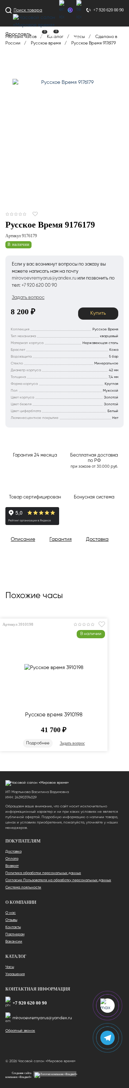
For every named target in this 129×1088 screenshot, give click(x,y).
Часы (9, 967)
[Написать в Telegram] (78, 10)
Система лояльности (23, 887)
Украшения (15, 974)
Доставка (13, 851)
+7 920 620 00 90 (30, 1003)
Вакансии (13, 941)
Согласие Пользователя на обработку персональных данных (58, 880)
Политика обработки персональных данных (43, 873)
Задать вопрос (72, 743)
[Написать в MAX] (70, 10)
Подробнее (37, 743)
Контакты (13, 927)
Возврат (12, 866)
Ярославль (18, 34)
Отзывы (11, 920)
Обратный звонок (20, 1030)
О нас (10, 913)
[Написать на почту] (61, 10)
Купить (98, 313)
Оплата (11, 858)
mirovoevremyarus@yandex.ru (42, 1018)
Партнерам (14, 934)
